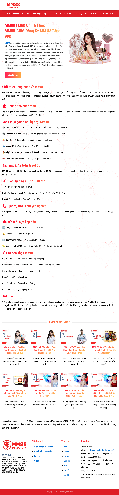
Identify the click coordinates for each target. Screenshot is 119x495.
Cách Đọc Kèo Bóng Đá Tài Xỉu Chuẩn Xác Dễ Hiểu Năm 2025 (44, 393)
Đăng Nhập (36, 14)
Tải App (16, 14)
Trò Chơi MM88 (91, 14)
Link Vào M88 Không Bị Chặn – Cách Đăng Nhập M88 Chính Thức (15, 393)
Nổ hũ (66, 470)
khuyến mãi (68, 14)
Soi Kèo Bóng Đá (106, 14)
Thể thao (68, 446)
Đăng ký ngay (13, 75)
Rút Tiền (57, 14)
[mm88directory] (13, 5)
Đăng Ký (25, 14)
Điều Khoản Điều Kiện (43, 446)
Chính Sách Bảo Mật (43, 451)
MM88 (8, 14)
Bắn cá (67, 461)
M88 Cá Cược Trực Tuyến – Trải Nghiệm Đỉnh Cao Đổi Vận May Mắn (104, 350)
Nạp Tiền (47, 14)
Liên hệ (37, 456)
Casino (67, 451)
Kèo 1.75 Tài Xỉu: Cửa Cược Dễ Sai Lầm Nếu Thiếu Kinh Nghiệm (74, 393)
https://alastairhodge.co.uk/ (101, 450)
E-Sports (67, 465)
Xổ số (66, 456)
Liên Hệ (79, 14)
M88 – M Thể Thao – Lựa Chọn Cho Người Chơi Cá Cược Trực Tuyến (74, 350)
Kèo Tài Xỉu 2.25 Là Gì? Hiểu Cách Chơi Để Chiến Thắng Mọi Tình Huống (104, 393)
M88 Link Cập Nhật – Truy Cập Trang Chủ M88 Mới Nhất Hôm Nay (44, 350)
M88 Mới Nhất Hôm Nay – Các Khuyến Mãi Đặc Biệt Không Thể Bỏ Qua (14, 350)
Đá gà (66, 475)
